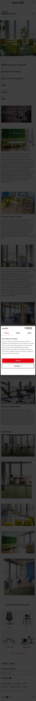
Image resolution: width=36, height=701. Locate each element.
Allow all (18, 360)
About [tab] (29, 333)
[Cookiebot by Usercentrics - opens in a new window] (26, 328)
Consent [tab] (6, 333)
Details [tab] (18, 333)
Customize (17, 366)
